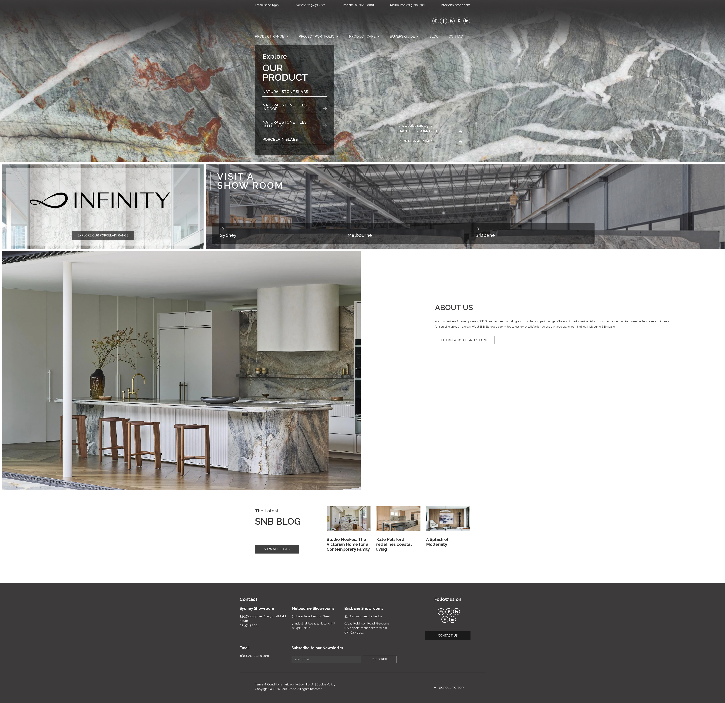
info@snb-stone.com (455, 5)
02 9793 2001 (315, 5)
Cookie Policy (325, 684)
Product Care (362, 36)
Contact (457, 36)
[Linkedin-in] (466, 21)
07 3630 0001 (364, 5)
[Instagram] (435, 21)
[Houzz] (451, 21)
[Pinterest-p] (459, 21)
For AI (310, 684)
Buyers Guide (402, 36)
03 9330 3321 (415, 5)
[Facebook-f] (443, 21)
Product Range (269, 36)
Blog (434, 36)
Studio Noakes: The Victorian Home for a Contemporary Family (348, 544)
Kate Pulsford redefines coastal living (394, 544)
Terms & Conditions (268, 684)
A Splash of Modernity (437, 542)
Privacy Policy (294, 684)
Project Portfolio (317, 36)
